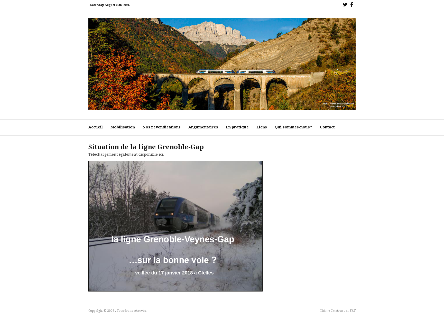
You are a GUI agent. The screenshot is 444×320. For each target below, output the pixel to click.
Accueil (95, 127)
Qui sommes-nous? (293, 127)
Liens (261, 127)
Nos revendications (162, 127)
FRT (353, 310)
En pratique (237, 127)
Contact (327, 127)
